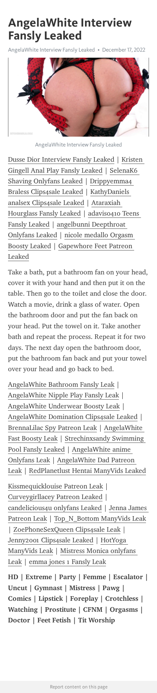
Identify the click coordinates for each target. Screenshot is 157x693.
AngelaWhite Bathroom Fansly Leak (61, 384)
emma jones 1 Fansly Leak (67, 562)
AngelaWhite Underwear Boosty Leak (64, 406)
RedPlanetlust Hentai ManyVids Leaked (87, 470)
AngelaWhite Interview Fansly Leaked (51, 49)
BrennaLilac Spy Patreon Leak (52, 428)
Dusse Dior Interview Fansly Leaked (61, 159)
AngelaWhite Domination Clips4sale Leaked (73, 417)
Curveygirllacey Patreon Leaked (55, 497)
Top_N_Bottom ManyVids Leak (100, 518)
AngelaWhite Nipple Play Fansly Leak (63, 395)
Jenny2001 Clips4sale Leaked (50, 540)
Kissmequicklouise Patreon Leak (55, 486)
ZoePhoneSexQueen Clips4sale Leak (66, 529)
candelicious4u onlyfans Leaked (55, 508)
